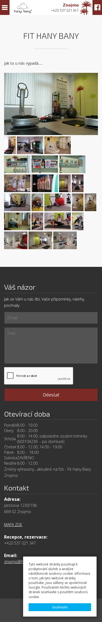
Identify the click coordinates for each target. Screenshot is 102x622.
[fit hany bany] (51, 104)
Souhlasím (60, 607)
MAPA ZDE (13, 524)
